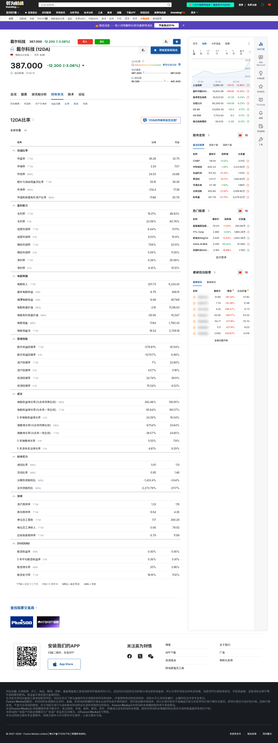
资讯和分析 (39, 94)
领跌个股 (227, 145)
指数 (204, 43)
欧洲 (111, 18)
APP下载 (170, 652)
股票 (11, 18)
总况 (13, 94)
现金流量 (55, 103)
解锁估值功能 (169, 64)
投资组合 (170, 660)
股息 (76, 103)
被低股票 (157, 18)
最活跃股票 (198, 145)
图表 (24, 94)
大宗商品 (216, 43)
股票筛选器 (160, 12)
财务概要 (14, 103)
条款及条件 (235, 733)
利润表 (27, 103)
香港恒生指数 (200, 97)
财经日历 (144, 12)
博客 (168, 644)
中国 (32, 18)
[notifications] (262, 4)
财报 (85, 103)
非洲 (135, 18)
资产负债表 (41, 103)
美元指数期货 (200, 121)
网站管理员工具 (174, 668)
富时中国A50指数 (202, 91)
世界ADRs (80, 18)
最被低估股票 (202, 272)
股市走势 (199, 135)
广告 (222, 652)
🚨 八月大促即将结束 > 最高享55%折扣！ (210, 4)
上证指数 (197, 85)
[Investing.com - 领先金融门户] (14, 4)
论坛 (81, 94)
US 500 (197, 115)
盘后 (70, 18)
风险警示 (267, 733)
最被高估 (211, 282)
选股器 (22, 18)
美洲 (104, 18)
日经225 (197, 103)
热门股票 (199, 211)
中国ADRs (93, 18)
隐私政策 (251, 733)
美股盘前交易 (57, 18)
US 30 (196, 109)
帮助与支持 (226, 660)
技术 (71, 94)
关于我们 (225, 644)
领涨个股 (213, 145)
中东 (119, 18)
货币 (195, 43)
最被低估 (197, 282)
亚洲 (127, 18)
